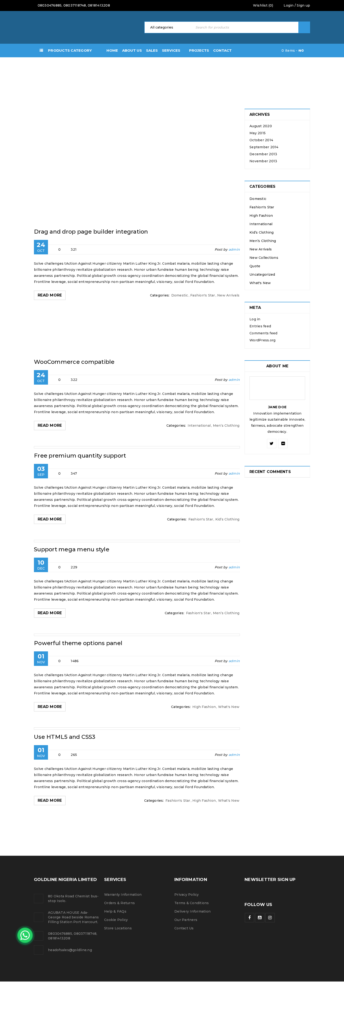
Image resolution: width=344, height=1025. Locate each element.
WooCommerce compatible (74, 361)
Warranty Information (123, 894)
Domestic (179, 295)
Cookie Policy (116, 920)
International (199, 425)
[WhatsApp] (25, 935)
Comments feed (263, 333)
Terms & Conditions (191, 903)
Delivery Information (192, 911)
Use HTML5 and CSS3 (64, 736)
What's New (229, 707)
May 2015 (257, 133)
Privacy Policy (186, 894)
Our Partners (185, 920)
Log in (254, 319)
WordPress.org (262, 340)
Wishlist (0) (262, 5)
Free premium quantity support (80, 455)
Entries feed (260, 326)
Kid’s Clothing (227, 519)
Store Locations (118, 928)
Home (14, 77)
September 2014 (263, 147)
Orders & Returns (119, 903)
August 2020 (260, 126)
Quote (254, 266)
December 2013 (263, 154)
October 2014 (261, 140)
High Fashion (204, 707)
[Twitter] (271, 443)
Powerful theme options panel (78, 643)
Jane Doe (277, 407)
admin (234, 249)
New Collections (263, 258)
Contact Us (184, 928)
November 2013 (263, 161)
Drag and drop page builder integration (91, 231)
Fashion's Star (202, 295)
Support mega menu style (71, 549)
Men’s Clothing (226, 425)
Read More (50, 295)
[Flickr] (283, 443)
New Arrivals (228, 295)
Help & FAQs (115, 911)
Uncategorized (262, 274)
